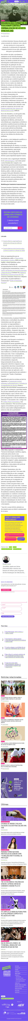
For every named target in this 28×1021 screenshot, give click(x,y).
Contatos (17, 992)
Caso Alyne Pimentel (20, 981)
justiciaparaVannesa (17, 549)
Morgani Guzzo (6, 33)
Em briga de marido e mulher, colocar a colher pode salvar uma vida (13, 826)
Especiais (17, 971)
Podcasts (17, 975)
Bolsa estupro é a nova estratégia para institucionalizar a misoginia (11, 765)
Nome (3, 604)
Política (7, 849)
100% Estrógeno (9, 161)
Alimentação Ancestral (21, 979)
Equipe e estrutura (19, 986)
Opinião (2, 821)
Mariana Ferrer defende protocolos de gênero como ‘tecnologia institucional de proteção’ (11, 855)
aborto (10, 547)
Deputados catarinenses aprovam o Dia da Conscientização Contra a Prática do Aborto (12, 721)
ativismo (14, 547)
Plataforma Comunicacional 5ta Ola (12, 274)
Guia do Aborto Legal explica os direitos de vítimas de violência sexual (12, 243)
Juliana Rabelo (5, 724)
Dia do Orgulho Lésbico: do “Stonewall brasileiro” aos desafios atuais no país (11, 945)
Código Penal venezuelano (11, 401)
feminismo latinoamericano (7, 549)
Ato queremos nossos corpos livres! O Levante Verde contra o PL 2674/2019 (11, 698)
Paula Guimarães (6, 768)
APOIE (3, 996)
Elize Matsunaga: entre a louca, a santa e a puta (14, 632)
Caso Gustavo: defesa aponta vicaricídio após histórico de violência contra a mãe (15, 640)
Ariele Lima (3, 917)
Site (3, 613)
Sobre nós (17, 983)
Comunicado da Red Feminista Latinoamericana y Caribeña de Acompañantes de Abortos (14, 383)
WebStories (17, 973)
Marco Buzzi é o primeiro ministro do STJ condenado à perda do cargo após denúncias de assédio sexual (15, 655)
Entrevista (17, 967)
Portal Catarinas (6, 700)
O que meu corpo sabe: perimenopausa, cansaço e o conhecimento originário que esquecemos (13, 665)
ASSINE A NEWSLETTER (7, 998)
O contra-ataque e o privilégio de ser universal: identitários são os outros (15, 647)
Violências (7, 821)
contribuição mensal (21, 538)
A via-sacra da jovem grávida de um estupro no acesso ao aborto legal (12, 743)
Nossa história (18, 988)
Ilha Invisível (18, 976)
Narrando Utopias (19, 978)
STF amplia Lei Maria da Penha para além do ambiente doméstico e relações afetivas (13, 914)
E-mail (4, 607)
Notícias (3, 849)
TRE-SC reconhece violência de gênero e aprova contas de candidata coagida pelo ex (12, 884)
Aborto (3, 20)
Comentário (6, 590)
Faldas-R (23, 272)
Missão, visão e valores (20, 984)
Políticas (17, 990)
